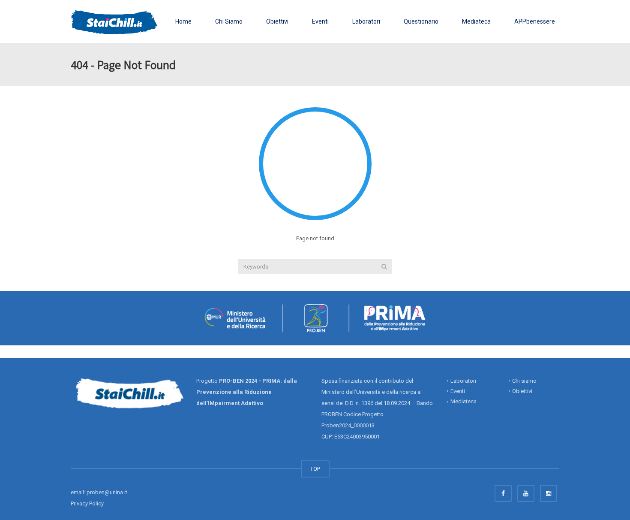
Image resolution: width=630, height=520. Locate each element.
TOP (315, 469)
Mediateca (476, 21)
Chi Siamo (229, 21)
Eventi (320, 21)
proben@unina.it (107, 492)
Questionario (421, 21)
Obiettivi (277, 21)
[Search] (384, 266)
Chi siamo (524, 380)
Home (183, 21)
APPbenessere (534, 21)
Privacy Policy (87, 503)
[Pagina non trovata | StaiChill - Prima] (114, 21)
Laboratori (366, 21)
